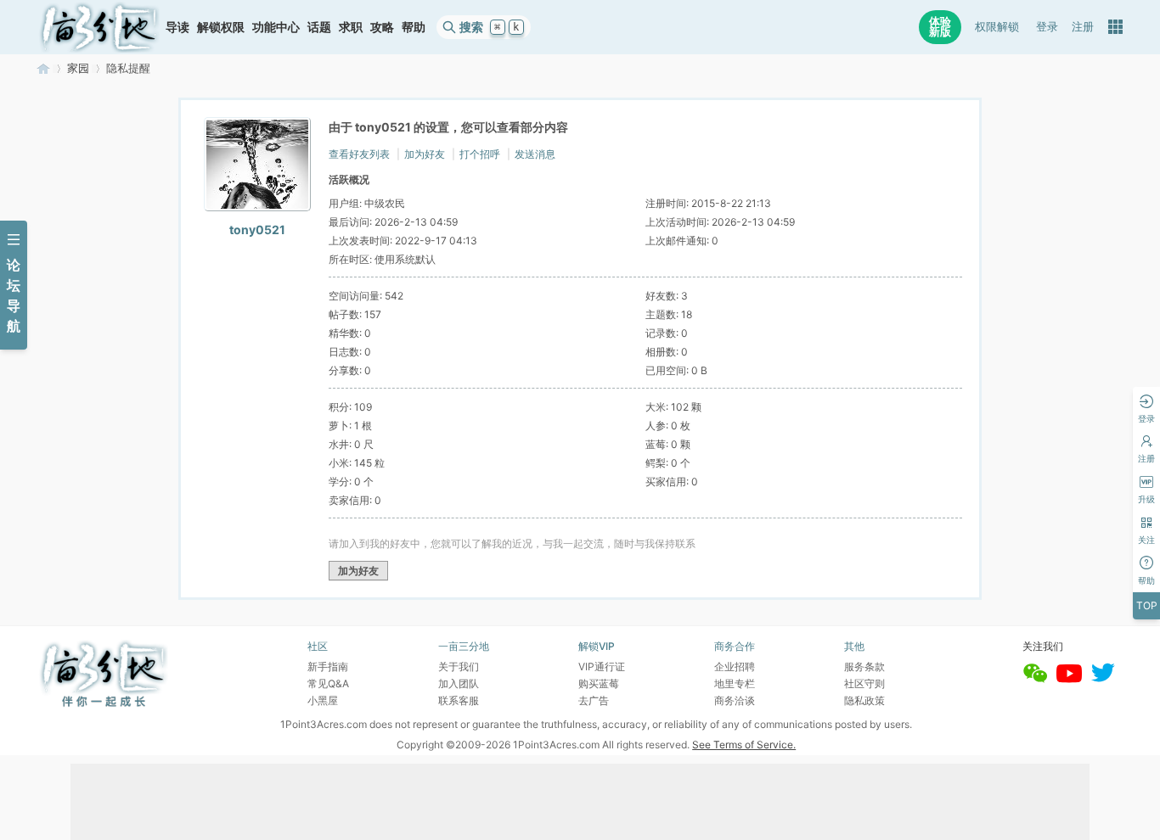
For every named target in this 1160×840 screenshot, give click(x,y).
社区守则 (864, 683)
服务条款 (864, 666)
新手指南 (327, 666)
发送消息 (535, 154)
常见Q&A (328, 683)
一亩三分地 (43, 68)
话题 (319, 27)
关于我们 (458, 666)
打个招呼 (479, 154)
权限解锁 (997, 26)
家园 (78, 68)
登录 (1047, 26)
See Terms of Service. (744, 744)
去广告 (593, 700)
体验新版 (940, 26)
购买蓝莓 (598, 683)
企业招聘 (734, 666)
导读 (177, 27)
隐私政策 (864, 700)
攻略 (382, 27)
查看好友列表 (359, 154)
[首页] (99, 27)
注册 (1083, 26)
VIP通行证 (601, 666)
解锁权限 (221, 27)
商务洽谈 (734, 700)
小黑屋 (322, 700)
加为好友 (424, 154)
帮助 (413, 27)
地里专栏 (734, 683)
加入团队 (458, 683)
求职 (351, 27)
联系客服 (458, 700)
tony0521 (257, 229)
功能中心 (276, 27)
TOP (1146, 605)
